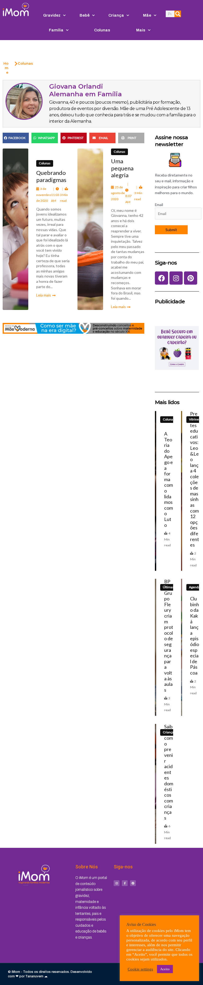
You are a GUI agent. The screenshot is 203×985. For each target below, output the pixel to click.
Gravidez (52, 15)
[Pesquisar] (177, 14)
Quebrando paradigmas (51, 176)
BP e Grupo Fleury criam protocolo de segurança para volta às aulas (168, 635)
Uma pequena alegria (122, 168)
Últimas (168, 587)
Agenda (194, 587)
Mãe (147, 15)
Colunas (102, 30)
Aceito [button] (165, 969)
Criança (116, 15)
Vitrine (194, 419)
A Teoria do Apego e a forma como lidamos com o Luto (168, 479)
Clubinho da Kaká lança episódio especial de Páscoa (194, 636)
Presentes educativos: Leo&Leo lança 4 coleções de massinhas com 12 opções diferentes (194, 479)
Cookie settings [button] (140, 969)
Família (56, 30)
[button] (16, 138)
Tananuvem (34, 976)
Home (5, 67)
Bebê (85, 15)
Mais (140, 30)
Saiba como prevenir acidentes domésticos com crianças (168, 772)
